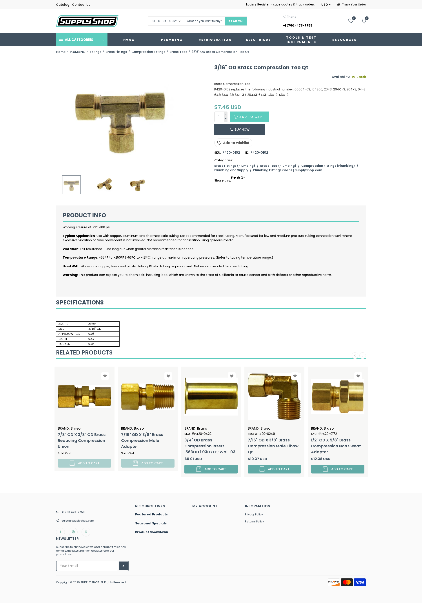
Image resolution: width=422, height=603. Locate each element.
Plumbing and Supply (231, 170)
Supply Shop (89, 582)
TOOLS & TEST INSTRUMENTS (301, 39)
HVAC (129, 40)
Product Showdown (151, 532)
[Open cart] (360, 20)
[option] (71, 184)
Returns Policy (254, 521)
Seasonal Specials (151, 524)
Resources (344, 40)
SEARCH (235, 21)
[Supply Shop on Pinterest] (73, 532)
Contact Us (81, 4)
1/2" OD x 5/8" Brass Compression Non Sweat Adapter (336, 446)
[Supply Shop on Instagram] (86, 532)
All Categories (79, 39)
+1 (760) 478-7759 (297, 25)
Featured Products (151, 515)
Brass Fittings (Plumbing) (234, 166)
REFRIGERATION (215, 40)
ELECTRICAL (258, 40)
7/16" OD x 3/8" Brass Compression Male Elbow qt (273, 446)
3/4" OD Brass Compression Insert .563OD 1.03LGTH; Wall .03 (209, 446)
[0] (347, 20)
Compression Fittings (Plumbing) (328, 166)
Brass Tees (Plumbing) (278, 166)
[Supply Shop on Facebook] (60, 532)
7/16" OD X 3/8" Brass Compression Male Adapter (142, 440)
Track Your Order (354, 4)
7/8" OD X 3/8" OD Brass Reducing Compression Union (82, 440)
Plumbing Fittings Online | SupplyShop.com (287, 170)
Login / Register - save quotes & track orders (280, 4)
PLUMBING (172, 40)
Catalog (62, 4)
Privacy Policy (254, 514)
